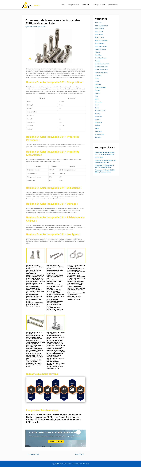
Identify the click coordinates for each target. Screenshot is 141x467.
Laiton (97, 99)
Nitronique (98, 122)
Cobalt (97, 78)
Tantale (97, 125)
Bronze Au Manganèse (102, 64)
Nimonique (98, 116)
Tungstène (98, 131)
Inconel (97, 93)
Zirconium (98, 137)
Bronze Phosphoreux (101, 69)
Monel (97, 105)
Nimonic (97, 113)
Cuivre (97, 81)
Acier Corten (99, 31)
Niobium (97, 119)
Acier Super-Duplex (101, 46)
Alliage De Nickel (100, 49)
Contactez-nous (113, 5)
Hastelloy (98, 84)
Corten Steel (99, 157)
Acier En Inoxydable (101, 40)
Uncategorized (99, 134)
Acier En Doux (99, 37)
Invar (96, 96)
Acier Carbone (99, 28)
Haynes (97, 90)
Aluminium (98, 55)
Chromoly (98, 75)
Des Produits (85, 5)
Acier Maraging (100, 43)
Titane (97, 128)
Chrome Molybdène (101, 72)
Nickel (97, 108)
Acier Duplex (99, 34)
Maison (63, 5)
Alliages (97, 52)
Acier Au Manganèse (101, 25)
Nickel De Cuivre (100, 110)
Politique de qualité (100, 5)
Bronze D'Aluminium (101, 67)
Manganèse (98, 102)
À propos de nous (73, 5)
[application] (90, 5)
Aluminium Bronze (100, 58)
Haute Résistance (100, 87)
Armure (97, 61)
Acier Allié (98, 23)
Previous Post (33, 454)
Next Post (79, 454)
